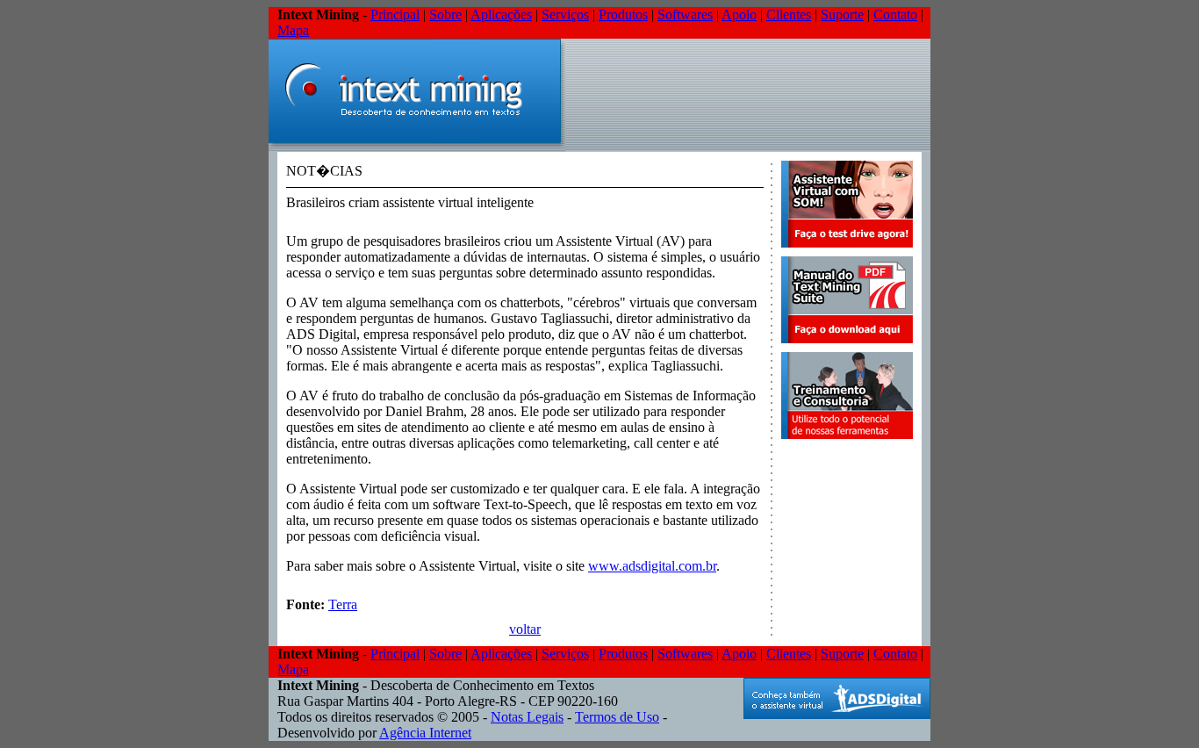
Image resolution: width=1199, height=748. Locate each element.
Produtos (623, 14)
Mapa (293, 30)
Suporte (842, 14)
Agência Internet (425, 732)
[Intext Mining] (417, 147)
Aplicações (501, 14)
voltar (525, 629)
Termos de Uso (617, 716)
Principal (395, 14)
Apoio (739, 14)
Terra (342, 604)
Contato (895, 14)
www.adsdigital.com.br (652, 565)
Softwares (685, 14)
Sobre (445, 14)
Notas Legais (527, 716)
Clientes (788, 14)
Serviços (565, 14)
